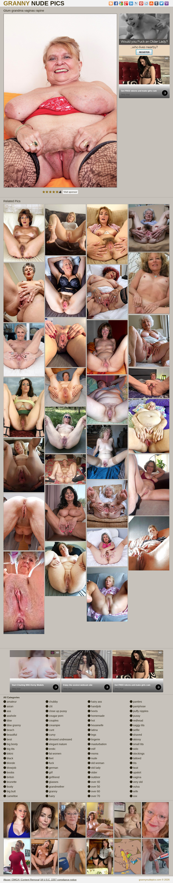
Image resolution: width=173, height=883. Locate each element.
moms (94, 753)
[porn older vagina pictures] (23, 465)
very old (137, 781)
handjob (95, 706)
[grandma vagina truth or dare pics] (65, 342)
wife (135, 791)
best (9, 739)
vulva (136, 786)
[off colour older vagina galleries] (107, 504)
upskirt (136, 772)
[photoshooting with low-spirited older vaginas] (23, 292)
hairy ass (96, 701)
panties (137, 701)
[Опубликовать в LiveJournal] (136, 3)
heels (94, 711)
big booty (12, 744)
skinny (136, 739)
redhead (137, 720)
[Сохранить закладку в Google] (121, 3)
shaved (137, 734)
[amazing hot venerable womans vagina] (23, 592)
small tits (138, 744)
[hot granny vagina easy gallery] (148, 341)
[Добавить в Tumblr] (156, 3)
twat (135, 767)
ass (8, 711)
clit (50, 706)
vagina (136, 777)
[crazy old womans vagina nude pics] (107, 347)
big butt (11, 791)
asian (9, 706)
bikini (9, 753)
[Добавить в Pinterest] (141, 3)
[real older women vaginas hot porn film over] (65, 469)
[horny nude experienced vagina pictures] (107, 594)
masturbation (98, 744)
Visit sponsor (70, 192)
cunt (51, 730)
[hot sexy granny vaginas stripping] (107, 452)
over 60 (95, 791)
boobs (10, 772)
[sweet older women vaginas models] (65, 230)
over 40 (95, 781)
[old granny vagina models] (23, 350)
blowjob (11, 767)
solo (135, 748)
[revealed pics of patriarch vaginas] (107, 234)
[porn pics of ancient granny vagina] (23, 407)
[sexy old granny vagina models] (65, 286)
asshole (11, 715)
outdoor (95, 777)
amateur (11, 701)
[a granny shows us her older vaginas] (148, 382)
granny (52, 791)
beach (10, 730)
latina (94, 730)
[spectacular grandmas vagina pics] (107, 292)
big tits (10, 748)
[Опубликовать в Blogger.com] (111, 3)
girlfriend (53, 777)
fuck (51, 763)
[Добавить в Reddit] (146, 3)
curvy (51, 734)
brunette (11, 781)
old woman (97, 763)
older (93, 772)
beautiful (11, 734)
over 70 (95, 796)
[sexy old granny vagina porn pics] (65, 569)
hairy (51, 796)
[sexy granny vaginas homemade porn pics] (65, 513)
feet (50, 758)
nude (93, 758)
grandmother (56, 786)
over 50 (95, 786)
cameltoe (12, 796)
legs (93, 734)
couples (53, 720)
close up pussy (57, 711)
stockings (138, 753)
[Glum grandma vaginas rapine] (60, 100)
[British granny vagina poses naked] (107, 548)
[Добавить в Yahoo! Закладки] (167, 3)
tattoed (136, 758)
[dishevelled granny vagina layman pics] (148, 543)
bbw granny (13, 725)
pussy (136, 715)
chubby (53, 701)
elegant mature (57, 744)
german (53, 767)
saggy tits (138, 725)
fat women (54, 753)
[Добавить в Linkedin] (131, 3)
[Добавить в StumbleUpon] (151, 3)
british (10, 777)
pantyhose (139, 706)
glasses (53, 781)
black (9, 758)
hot (92, 720)
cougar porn (55, 715)
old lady (95, 767)
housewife (96, 725)
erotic (52, 748)
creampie (54, 725)
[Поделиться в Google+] (126, 3)
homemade (97, 715)
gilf (50, 772)
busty (9, 786)
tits (134, 763)
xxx (134, 796)
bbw (9, 720)
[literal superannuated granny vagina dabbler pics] (148, 426)
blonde (10, 763)
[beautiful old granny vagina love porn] (148, 485)
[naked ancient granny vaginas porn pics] (65, 430)
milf (92, 748)
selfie (136, 730)
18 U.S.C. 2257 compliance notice (58, 879)
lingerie (95, 739)
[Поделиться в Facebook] (116, 3)
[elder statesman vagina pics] (23, 233)
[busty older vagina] (107, 399)
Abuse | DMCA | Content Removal (21, 879)
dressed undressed (60, 739)
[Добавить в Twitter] (161, 3)
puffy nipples (140, 711)
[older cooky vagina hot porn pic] (65, 387)
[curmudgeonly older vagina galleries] (148, 228)
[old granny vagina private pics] (23, 522)
